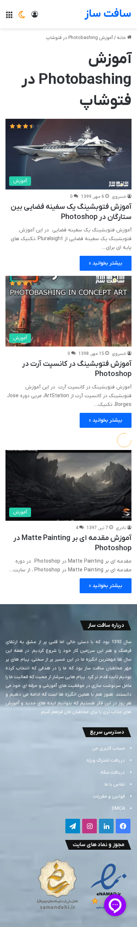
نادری (121, 528)
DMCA (118, 808)
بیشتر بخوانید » (105, 263)
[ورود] (34, 17)
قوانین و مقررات (109, 796)
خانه (122, 38)
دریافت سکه (112, 772)
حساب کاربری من (108, 748)
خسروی (119, 197)
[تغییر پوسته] (22, 17)
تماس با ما (114, 784)
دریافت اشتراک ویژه (106, 760)
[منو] (9, 17)
